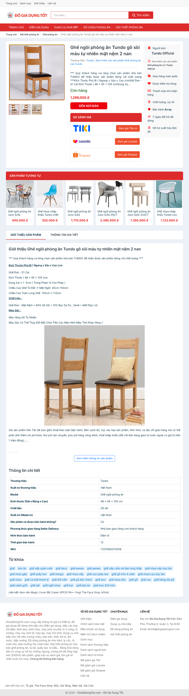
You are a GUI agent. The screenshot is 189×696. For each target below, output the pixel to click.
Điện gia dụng (39, 27)
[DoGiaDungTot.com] (27, 15)
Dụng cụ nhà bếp (66, 27)
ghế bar (68, 585)
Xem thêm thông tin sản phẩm (94, 458)
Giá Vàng (65, 685)
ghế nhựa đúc (117, 579)
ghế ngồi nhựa (51, 585)
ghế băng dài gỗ (164, 579)
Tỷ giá (29, 685)
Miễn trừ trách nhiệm (92, 634)
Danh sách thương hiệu (94, 644)
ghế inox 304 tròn (104, 585)
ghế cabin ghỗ (18, 585)
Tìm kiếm (142, 15)
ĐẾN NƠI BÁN (89, 106)
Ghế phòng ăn (50, 34)
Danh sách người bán (93, 649)
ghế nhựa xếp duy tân (158, 568)
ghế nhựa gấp (18, 574)
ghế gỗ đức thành (81, 579)
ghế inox (100, 579)
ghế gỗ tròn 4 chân (123, 574)
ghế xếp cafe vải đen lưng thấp (123, 568)
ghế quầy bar (38, 574)
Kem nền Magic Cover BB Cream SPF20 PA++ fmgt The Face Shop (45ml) (64, 592)
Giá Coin (89, 685)
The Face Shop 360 (47, 685)
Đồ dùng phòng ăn (97, 27)
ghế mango (56, 574)
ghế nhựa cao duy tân (151, 574)
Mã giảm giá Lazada (92, 665)
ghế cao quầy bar (97, 574)
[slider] (14, 109)
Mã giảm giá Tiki (90, 660)
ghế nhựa (15, 579)
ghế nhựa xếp (75, 574)
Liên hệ (52, 3)
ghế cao (146, 579)
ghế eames (77, 568)
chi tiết (64, 235)
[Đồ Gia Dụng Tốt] (24, 614)
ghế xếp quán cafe (41, 568)
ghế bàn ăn (83, 585)
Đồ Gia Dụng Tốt (113, 692)
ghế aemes (93, 568)
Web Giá (77, 685)
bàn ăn (22, 568)
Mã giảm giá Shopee (92, 670)
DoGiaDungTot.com (89, 692)
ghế (12, 568)
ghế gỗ (133, 579)
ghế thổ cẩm (59, 579)
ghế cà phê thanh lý (37, 579)
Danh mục (25, 3)
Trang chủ (11, 3)
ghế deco (61, 568)
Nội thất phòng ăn (129, 27)
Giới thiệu (39, 3)
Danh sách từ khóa (91, 654)
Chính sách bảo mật (92, 623)
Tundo (90, 60)
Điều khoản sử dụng (92, 629)
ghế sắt (35, 585)
